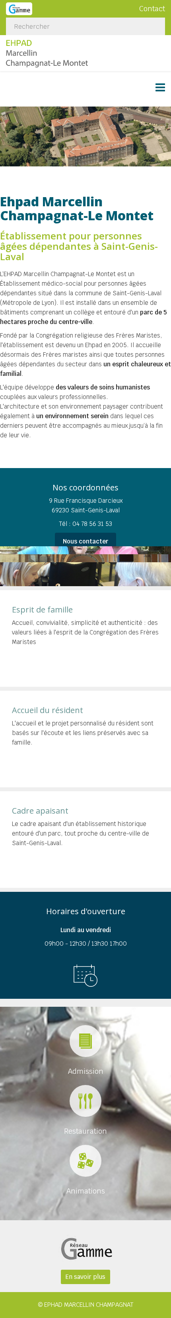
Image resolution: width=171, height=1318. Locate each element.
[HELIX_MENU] (160, 89)
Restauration (85, 1131)
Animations (85, 1190)
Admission (85, 1071)
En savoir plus (85, 1276)
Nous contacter (85, 541)
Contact (152, 8)
